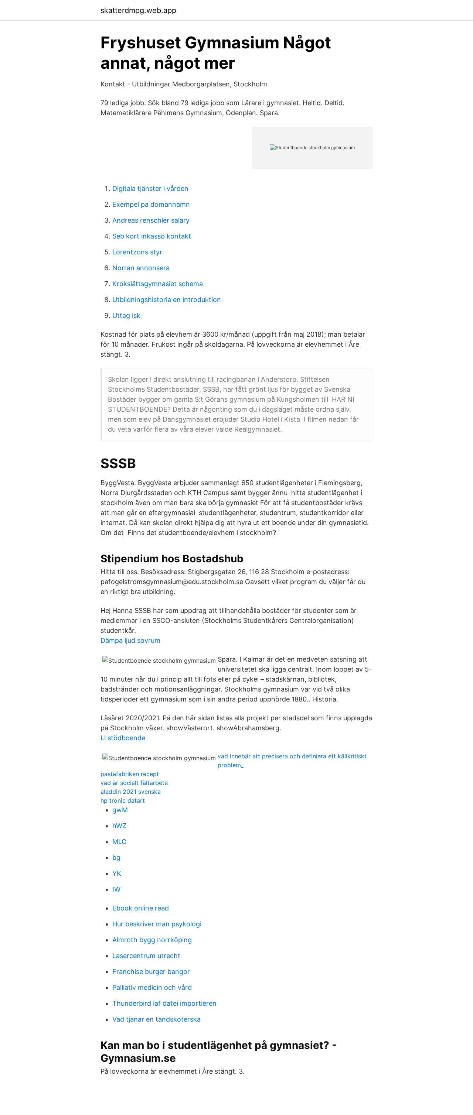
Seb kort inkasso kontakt (151, 236)
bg (116, 857)
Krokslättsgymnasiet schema (157, 284)
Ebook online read (140, 908)
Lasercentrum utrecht (146, 956)
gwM (120, 810)
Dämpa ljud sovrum (130, 640)
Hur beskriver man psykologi (156, 924)
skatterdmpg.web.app (138, 10)
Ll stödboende (123, 738)
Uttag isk (126, 315)
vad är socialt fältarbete (134, 782)
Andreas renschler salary (151, 220)
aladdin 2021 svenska (131, 791)
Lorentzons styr (137, 252)
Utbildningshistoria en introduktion (166, 299)
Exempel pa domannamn (151, 204)
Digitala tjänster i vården (150, 188)
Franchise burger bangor (151, 971)
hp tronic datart (123, 800)
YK (116, 873)
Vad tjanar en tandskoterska (156, 1019)
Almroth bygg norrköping (152, 940)
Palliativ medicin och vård (152, 987)
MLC (119, 841)
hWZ (119, 826)
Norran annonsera (141, 268)
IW (116, 889)
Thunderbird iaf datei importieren (164, 1003)
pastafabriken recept (130, 774)
